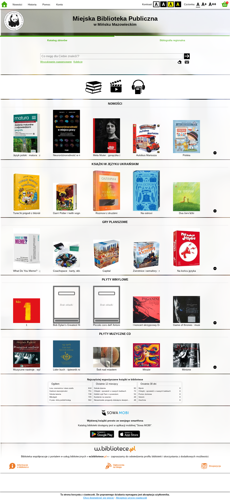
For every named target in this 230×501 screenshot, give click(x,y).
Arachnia (142, 400)
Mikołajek (53, 397)
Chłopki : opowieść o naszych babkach (110, 391)
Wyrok (141, 388)
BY (178, 4)
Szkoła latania (55, 394)
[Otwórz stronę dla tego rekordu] (27, 134)
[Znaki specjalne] (187, 62)
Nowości (17, 4)
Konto (59, 4)
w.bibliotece (98, 456)
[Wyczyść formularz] (180, 62)
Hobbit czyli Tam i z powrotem (106, 394)
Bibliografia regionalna (172, 40)
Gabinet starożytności (58, 391)
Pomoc (46, 4)
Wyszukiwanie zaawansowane (56, 61)
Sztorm (141, 397)
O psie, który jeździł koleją (60, 400)
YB (171, 4)
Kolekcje (77, 61)
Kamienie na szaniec (102, 397)
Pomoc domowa (145, 394)
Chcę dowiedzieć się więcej (98, 498)
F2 (212, 4)
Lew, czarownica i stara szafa (61, 388)
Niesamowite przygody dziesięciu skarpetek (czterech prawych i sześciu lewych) (126, 400)
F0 (198, 4)
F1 (204, 4)
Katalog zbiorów (57, 40)
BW (163, 4)
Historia (32, 4)
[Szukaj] (187, 56)
